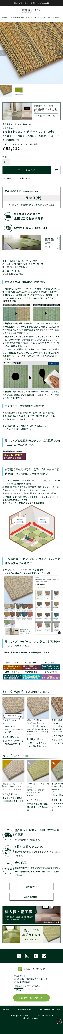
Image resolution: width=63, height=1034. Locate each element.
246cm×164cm (53, 17)
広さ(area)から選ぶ (37, 17)
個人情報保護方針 (25, 1009)
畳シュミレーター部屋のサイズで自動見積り (23, 503)
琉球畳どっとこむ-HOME (10, 17)
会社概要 (5, 1009)
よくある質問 (51, 672)
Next (60, 53)
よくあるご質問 (30, 897)
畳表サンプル (12, 662)
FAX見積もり (51, 662)
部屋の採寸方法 (12, 672)
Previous (3, 53)
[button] (2, 714)
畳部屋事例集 (31, 672)
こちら (52, 204)
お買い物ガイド (30, 886)
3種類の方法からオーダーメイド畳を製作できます (25, 652)
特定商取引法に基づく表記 (50, 1009)
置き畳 (24, 17)
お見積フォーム (31, 662)
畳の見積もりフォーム (12, 451)
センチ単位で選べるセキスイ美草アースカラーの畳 (26, 573)
